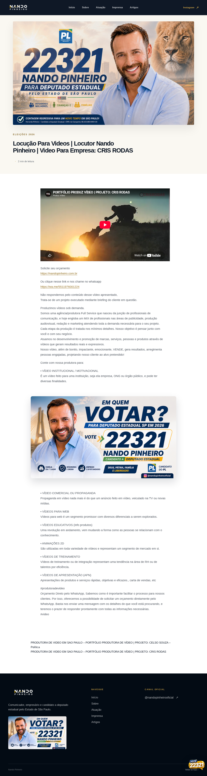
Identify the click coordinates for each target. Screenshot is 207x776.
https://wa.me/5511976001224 (59, 286)
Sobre (85, 7)
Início (72, 7)
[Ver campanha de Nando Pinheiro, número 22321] (196, 765)
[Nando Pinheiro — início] (18, 7)
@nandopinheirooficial (161, 697)
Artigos (134, 7)
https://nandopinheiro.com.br (58, 273)
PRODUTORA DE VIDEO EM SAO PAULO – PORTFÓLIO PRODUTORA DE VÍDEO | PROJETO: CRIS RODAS (98, 651)
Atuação (100, 7)
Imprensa (117, 7)
